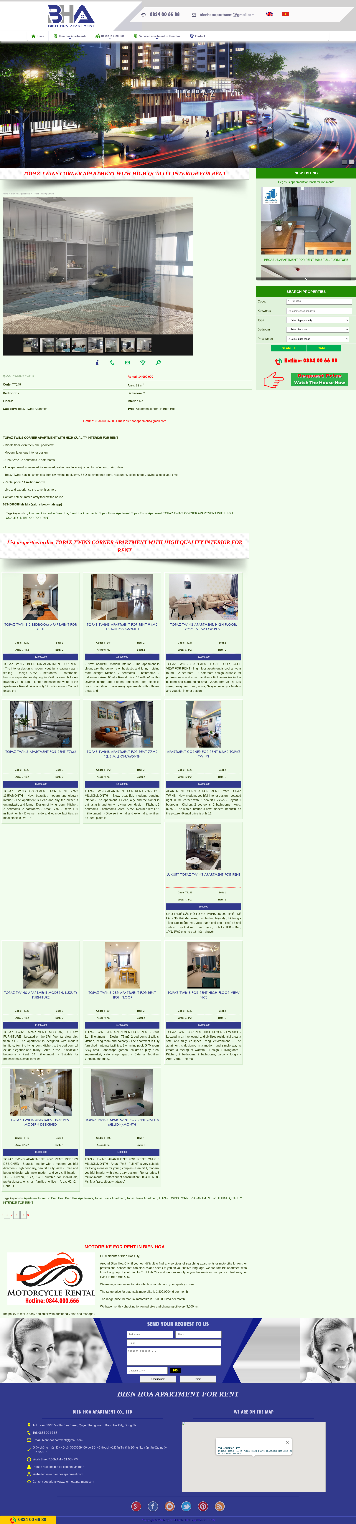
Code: (262, 301)
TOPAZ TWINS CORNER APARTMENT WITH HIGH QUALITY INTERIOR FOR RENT (124, 173)
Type (261, 320)
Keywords (264, 310)
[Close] (287, 1442)
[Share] (143, 364)
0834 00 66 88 (32, 1519)
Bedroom (264, 329)
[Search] (158, 364)
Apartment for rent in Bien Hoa (48, 513)
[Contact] (112, 364)
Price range (265, 338)
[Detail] (97, 364)
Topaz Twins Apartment (114, 513)
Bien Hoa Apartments (84, 513)
